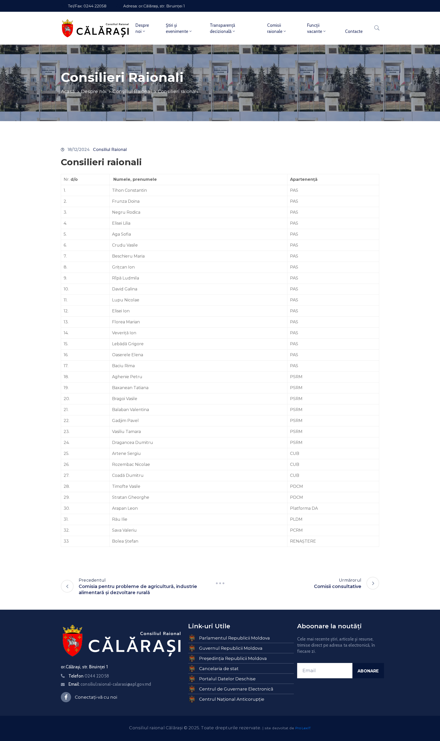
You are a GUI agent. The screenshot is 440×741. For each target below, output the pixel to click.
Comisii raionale (274, 28)
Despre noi (142, 28)
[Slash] (220, 583)
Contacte (354, 31)
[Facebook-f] (66, 697)
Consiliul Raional (132, 91)
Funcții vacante (314, 28)
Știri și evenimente (177, 28)
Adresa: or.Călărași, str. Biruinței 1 (154, 6)
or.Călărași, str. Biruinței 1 (84, 666)
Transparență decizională (222, 28)
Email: (109, 684)
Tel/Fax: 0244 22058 (87, 6)
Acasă (68, 91)
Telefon (88, 676)
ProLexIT (303, 728)
